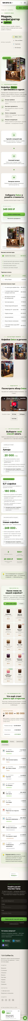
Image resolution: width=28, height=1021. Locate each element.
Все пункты (4, 741)
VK (6, 1000)
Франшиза (3, 968)
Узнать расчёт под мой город (14, 919)
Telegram (17, 940)
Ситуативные (5, 744)
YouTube (14, 418)
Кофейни (3, 979)
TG (2, 1000)
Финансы (3, 975)
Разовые (12, 741)
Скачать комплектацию (14, 214)
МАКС (5, 945)
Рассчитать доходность (14, 218)
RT (9, 1000)
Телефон (3, 904)
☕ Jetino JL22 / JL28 (10, 603)
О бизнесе (3, 972)
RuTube (14, 414)
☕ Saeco (21, 603)
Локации (3, 982)
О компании (4, 970)
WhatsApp (7, 940)
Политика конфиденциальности (9, 1017)
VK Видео (22, 414)
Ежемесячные (20, 741)
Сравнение (3, 984)
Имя (2, 898)
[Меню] (24, 2)
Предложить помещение (7, 993)
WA (13, 1000)
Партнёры (3, 977)
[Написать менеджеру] (25, 1018)
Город (2, 910)
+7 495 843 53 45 (5, 991)
